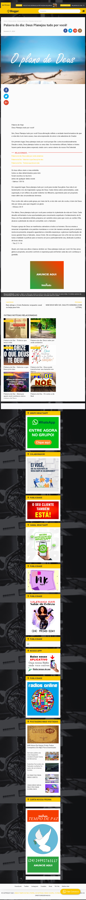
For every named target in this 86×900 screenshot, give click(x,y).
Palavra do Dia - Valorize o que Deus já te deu (27, 159)
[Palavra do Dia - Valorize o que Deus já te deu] (16, 355)
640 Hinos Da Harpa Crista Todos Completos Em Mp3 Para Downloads (41, 746)
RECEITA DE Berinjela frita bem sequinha (26, 5)
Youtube (43, 886)
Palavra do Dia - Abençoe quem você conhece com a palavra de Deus (14, 396)
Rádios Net (65, 886)
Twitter (26, 886)
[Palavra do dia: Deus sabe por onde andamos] (43, 328)
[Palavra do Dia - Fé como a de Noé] (43, 382)
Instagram (34, 886)
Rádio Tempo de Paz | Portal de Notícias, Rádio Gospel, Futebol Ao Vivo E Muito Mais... (46, 893)
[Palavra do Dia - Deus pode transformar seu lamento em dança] (43, 355)
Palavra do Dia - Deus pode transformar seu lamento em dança (42, 369)
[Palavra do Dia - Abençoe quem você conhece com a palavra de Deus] (16, 382)
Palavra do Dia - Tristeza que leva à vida (25, 163)
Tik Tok (57, 886)
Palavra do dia (53, 5)
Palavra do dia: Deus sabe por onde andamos (27, 156)
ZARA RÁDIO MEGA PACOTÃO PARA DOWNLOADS (34, 787)
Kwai (50, 886)
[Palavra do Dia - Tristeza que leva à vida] (16, 328)
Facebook (18, 886)
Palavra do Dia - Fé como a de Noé (42, 395)
